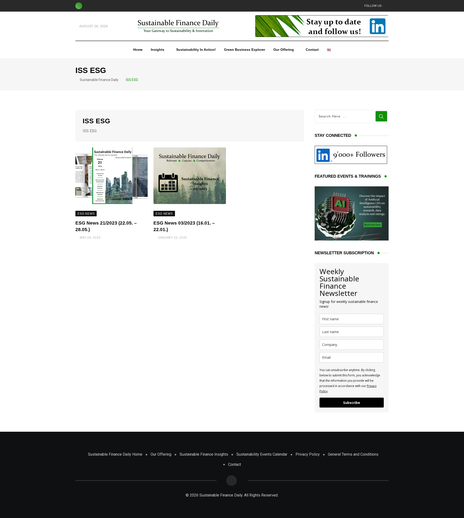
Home (138, 49)
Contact (312, 49)
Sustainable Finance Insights (204, 454)
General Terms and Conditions (353, 454)
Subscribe (351, 402)
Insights (157, 49)
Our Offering (283, 49)
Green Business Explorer (244, 49)
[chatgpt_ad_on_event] (352, 213)
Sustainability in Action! (196, 49)
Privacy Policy (308, 454)
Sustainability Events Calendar (261, 454)
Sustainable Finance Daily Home (115, 454)
